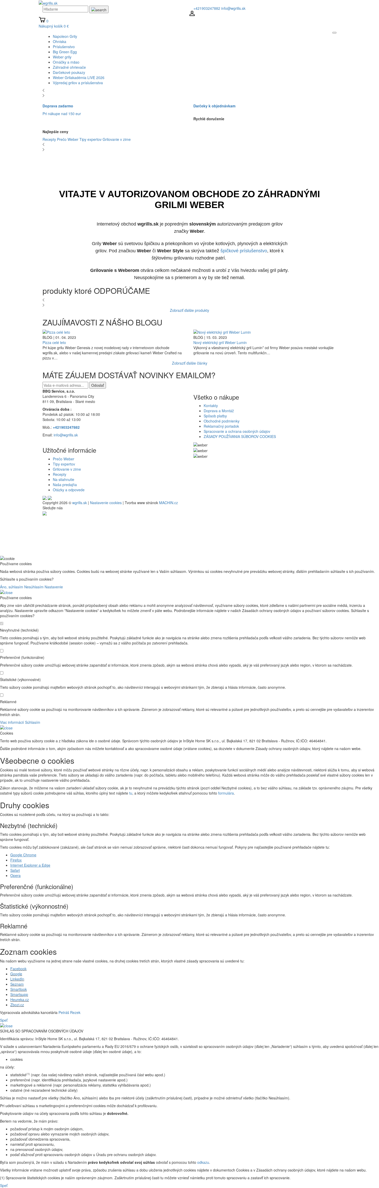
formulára (226, 793)
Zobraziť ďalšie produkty (189, 310)
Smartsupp (19, 994)
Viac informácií (12, 722)
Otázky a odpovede (69, 489)
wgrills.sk (79, 502)
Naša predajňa (65, 484)
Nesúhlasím (34, 586)
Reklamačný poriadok (221, 426)
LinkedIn (17, 979)
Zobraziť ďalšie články (189, 363)
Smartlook (18, 989)
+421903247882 (206, 8)
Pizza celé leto (54, 342)
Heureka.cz (19, 999)
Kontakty (211, 405)
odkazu (203, 1162)
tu (130, 793)
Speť (3, 1020)
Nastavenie (54, 586)
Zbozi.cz (17, 1004)
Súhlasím (32, 722)
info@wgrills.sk (233, 8)
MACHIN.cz (168, 502)
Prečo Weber (67, 139)
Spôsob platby (215, 415)
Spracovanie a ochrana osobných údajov (237, 431)
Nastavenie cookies (106, 502)
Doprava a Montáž (219, 410)
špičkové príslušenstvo (243, 250)
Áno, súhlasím (11, 586)
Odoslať (97, 385)
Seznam (17, 984)
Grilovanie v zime (117, 139)
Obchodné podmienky (222, 421)
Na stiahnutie (63, 479)
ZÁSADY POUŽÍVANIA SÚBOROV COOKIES (240, 436)
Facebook (18, 968)
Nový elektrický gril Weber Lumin (220, 342)
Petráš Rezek (69, 1012)
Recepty (49, 139)
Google (16, 973)
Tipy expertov (90, 139)
